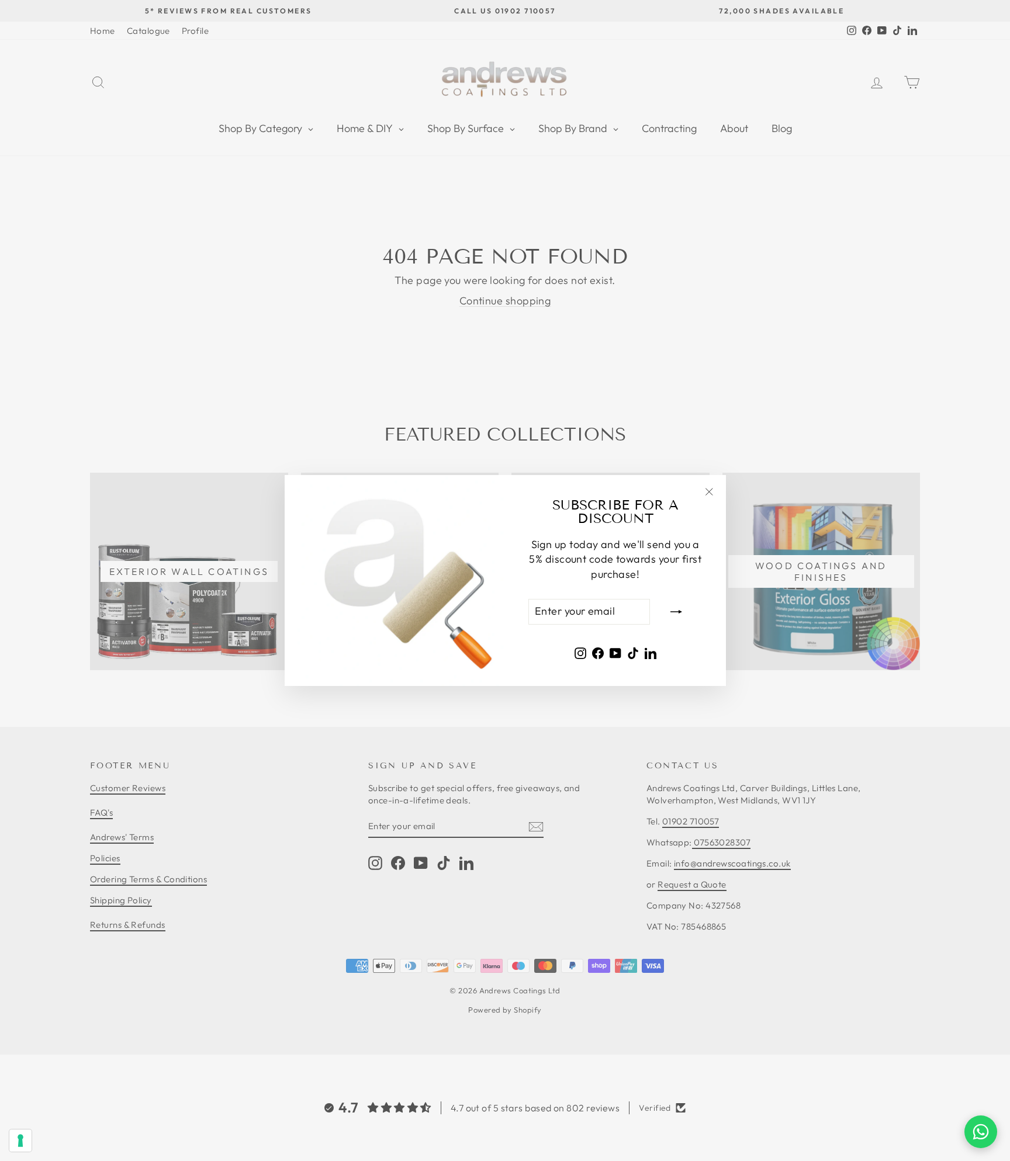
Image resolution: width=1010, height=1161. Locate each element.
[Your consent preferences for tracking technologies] (20, 1140)
